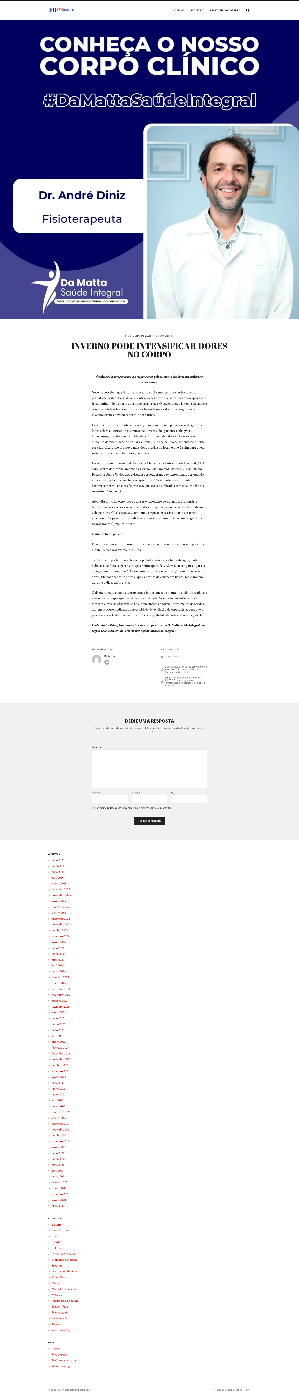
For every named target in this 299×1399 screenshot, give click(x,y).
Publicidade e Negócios (66, 1301)
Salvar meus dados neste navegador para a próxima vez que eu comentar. (134, 807)
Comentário (98, 747)
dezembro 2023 (61, 989)
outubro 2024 (60, 930)
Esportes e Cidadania (64, 1271)
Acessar (56, 1349)
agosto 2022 (59, 1077)
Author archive (106, 662)
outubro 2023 (60, 1001)
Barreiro (57, 1225)
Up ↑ (248, 1389)
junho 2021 (58, 1159)
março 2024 (59, 971)
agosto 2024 (59, 942)
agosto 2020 (59, 1200)
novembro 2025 (61, 895)
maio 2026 (58, 872)
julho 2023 (58, 1018)
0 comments (165, 335)
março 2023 (59, 1042)
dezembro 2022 (61, 1054)
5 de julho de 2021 (138, 335)
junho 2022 (58, 1089)
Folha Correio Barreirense (73, 1389)
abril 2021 (57, 1171)
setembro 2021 (60, 1141)
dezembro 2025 (61, 889)
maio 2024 (58, 960)
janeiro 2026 (59, 884)
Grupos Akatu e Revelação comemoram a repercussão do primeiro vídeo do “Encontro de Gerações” (185, 669)
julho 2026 (58, 860)
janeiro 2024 (59, 983)
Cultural (57, 1248)
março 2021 (58, 1176)
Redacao (109, 656)
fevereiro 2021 (60, 1182)
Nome (96, 792)
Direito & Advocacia (64, 1254)
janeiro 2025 (59, 913)
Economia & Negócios (65, 1260)
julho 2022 (58, 1083)
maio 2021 (58, 1165)
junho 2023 (58, 1024)
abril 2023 (58, 1036)
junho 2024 (58, 954)
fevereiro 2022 (60, 1112)
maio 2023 (58, 1030)
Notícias (178, 10)
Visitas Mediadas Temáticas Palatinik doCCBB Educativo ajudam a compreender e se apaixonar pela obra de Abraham (185, 681)
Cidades (56, 1242)
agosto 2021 (58, 1147)
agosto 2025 (59, 901)
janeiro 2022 (59, 1118)
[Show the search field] (247, 10)
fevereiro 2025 (60, 907)
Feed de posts (59, 1355)
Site (173, 792)
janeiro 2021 (59, 1188)
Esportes (57, 1266)
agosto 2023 (59, 1012)
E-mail (136, 792)
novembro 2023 (61, 995)
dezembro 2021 (61, 1124)
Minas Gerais (60, 1277)
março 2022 (59, 1106)
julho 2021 (58, 1153)
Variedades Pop (61, 1330)
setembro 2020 (60, 1194)
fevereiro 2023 (60, 1048)
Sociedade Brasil (61, 1318)
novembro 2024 (61, 924)
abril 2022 (58, 1100)
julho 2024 (58, 948)
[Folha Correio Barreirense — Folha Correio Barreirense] (62, 10)
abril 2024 (58, 965)
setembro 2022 (60, 1071)
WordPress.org (61, 1366)
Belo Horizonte (61, 1230)
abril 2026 (58, 878)
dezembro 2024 (61, 919)
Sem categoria (60, 1312)
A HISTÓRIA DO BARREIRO (225, 10)
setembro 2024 (60, 936)
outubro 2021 (59, 1135)
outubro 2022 (60, 1065)
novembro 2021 (61, 1130)
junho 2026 (58, 866)
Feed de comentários (64, 1360)
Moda (55, 1283)
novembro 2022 (61, 1059)
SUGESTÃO (197, 10)
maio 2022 (58, 1094)
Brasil (55, 1236)
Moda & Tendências (64, 1289)
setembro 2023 (60, 1007)
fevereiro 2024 (60, 977)
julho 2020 (58, 1206)
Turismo (57, 1324)
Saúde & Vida (171, 656)
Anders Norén (233, 1389)
